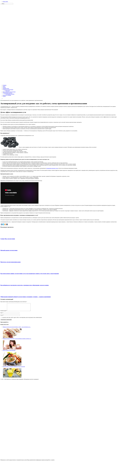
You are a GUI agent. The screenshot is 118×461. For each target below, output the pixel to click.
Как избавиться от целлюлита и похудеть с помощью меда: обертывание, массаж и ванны (24, 285)
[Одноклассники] (5, 224)
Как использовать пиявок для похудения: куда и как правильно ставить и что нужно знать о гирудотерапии (29, 273)
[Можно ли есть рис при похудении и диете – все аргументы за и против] (12, 337)
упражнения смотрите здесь (52, 168)
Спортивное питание (9, 94)
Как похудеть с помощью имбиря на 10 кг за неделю (14, 366)
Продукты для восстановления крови (10, 262)
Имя (1, 312)
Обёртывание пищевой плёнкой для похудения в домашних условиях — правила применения (25, 296)
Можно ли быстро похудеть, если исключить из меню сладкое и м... (17, 338)
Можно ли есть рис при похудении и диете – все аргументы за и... (17, 326)
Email (1, 315)
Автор (4, 96)
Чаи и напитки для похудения (9, 91)
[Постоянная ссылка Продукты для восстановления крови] (8, 259)
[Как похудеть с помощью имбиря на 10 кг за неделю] (12, 377)
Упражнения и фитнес (7, 92)
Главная (4, 85)
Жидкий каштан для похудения (8, 250)
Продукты (7, 90)
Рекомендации (6, 88)
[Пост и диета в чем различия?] (12, 365)
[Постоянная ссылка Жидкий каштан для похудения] (8, 248)
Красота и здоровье (7, 95)
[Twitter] (3, 224)
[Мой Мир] (7, 224)
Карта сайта (5, 1)
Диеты (4, 87)
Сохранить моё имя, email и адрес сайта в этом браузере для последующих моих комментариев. (22, 317)
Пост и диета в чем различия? (9, 350)
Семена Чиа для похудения (7, 238)
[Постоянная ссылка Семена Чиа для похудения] (8, 236)
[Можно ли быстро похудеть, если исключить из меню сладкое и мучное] (12, 349)
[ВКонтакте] (1, 224)
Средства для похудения (8, 89)
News (4, 86)
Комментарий (3, 310)
